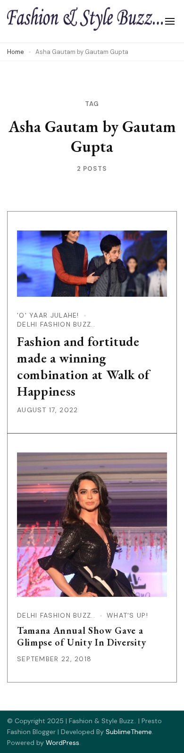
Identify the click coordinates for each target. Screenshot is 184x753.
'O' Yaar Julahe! (48, 315)
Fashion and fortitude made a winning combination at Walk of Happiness (83, 366)
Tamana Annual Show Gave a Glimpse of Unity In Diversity (81, 636)
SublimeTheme (129, 731)
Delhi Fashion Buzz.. (56, 324)
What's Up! (127, 615)
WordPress (62, 742)
